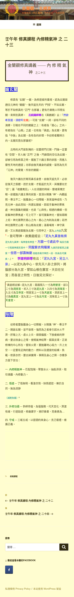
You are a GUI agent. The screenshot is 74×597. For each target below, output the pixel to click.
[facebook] (9, 570)
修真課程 (14, 476)
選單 (38, 24)
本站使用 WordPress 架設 (47, 588)
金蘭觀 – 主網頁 (36, 8)
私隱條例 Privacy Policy (17, 588)
